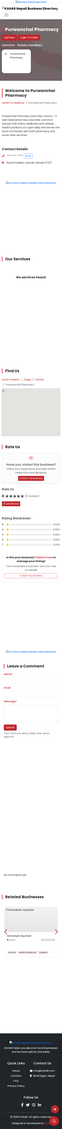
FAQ (16, 1081)
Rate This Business (32, 478)
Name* (8, 674)
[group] (31, 932)
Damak (39, 379)
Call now (9, 37)
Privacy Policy (16, 1086)
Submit (10, 727)
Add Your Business (32, 575)
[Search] (54, 1121)
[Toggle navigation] (6, 15)
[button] (5, 931)
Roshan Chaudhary (29, 45)
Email (7, 688)
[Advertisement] (31, 218)
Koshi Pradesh (10, 379)
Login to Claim (29, 37)
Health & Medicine (13, 103)
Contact (16, 1076)
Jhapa (27, 379)
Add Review (12, 503)
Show (28, 155)
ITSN (48, 1123)
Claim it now (43, 557)
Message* (10, 701)
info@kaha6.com (44, 1071)
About (16, 1071)
